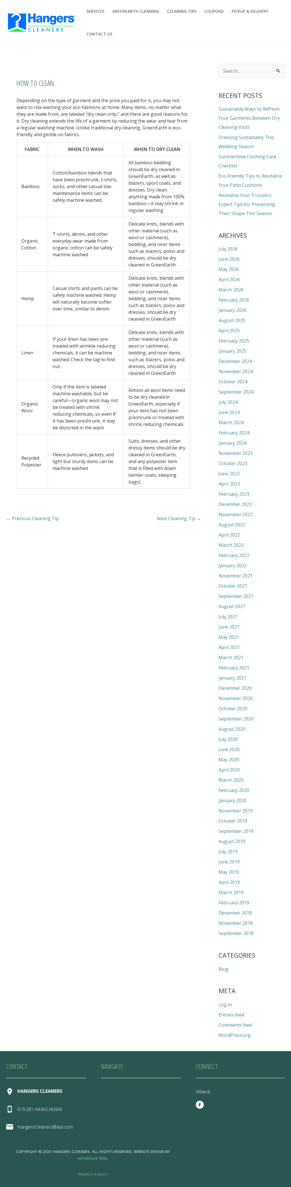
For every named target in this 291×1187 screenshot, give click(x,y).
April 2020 (229, 770)
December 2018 (235, 913)
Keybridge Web (92, 1158)
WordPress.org (235, 1035)
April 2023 (229, 484)
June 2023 (229, 473)
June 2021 (229, 627)
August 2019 (232, 841)
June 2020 (229, 749)
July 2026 (228, 249)
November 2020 (236, 698)
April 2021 (229, 647)
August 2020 (232, 729)
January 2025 (232, 351)
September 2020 (236, 719)
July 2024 (228, 402)
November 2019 (236, 811)
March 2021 (231, 657)
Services (95, 11)
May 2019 (229, 872)
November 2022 (236, 514)
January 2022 (232, 565)
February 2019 (234, 903)
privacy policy (93, 1174)
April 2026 (229, 279)
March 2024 (231, 422)
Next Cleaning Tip (179, 518)
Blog (223, 969)
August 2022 (232, 525)
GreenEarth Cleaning (135, 11)
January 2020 (232, 800)
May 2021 (229, 637)
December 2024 (235, 361)
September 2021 (236, 596)
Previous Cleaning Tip (32, 518)
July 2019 (228, 851)
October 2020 (233, 708)
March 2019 (231, 892)
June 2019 (229, 862)
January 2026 (232, 310)
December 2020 (235, 688)
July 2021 (228, 617)
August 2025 (232, 320)
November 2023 (236, 453)
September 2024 (236, 392)
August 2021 (232, 606)
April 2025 (229, 330)
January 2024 (232, 443)
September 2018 (236, 933)
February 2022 (234, 555)
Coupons (214, 11)
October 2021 (233, 586)
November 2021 (236, 576)
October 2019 (233, 821)
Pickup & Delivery (250, 11)
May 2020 (229, 760)
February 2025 (234, 341)
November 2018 (236, 923)
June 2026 (229, 259)
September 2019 (236, 831)
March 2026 (231, 290)
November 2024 (236, 371)
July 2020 (228, 739)
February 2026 (234, 300)
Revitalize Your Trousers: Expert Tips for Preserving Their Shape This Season (247, 204)
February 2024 (234, 433)
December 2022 (235, 504)
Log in (225, 1004)
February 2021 (234, 668)
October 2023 (233, 463)
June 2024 (229, 412)
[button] (145, 1091)
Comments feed (235, 1025)
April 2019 (229, 882)
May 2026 (229, 269)
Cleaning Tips (181, 11)
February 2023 (234, 494)
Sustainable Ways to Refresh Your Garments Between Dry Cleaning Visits (249, 118)
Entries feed (231, 1015)
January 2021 (232, 678)
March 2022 (231, 545)
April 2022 (229, 535)
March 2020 (231, 780)
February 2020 (234, 790)
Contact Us (99, 34)
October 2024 (233, 382)
